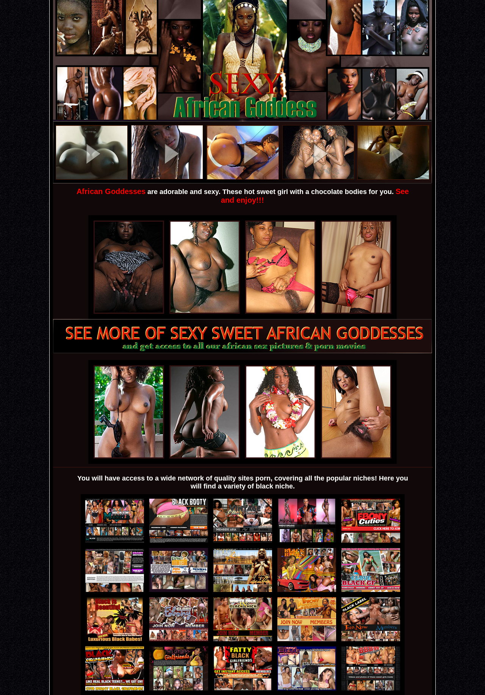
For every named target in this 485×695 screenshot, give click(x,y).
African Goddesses (111, 191)
